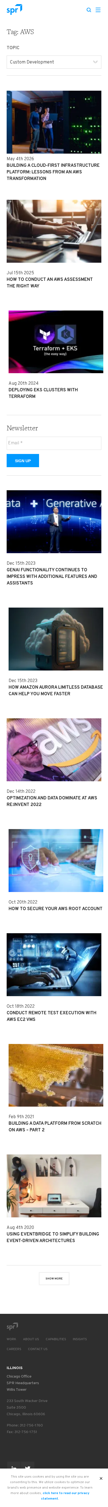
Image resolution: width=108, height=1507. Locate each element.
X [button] (101, 1477)
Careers (14, 1349)
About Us (31, 1339)
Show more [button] (54, 1279)
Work (11, 1339)
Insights (80, 1339)
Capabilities (56, 1339)
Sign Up (23, 461)
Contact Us (38, 1349)
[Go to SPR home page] (12, 1326)
